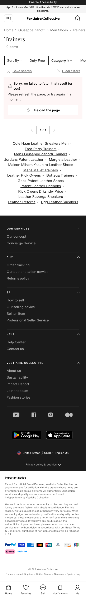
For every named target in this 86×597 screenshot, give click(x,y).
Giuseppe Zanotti (31, 30)
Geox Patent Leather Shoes (41, 180)
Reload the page (47, 110)
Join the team (17, 390)
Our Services (18, 229)
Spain (70, 574)
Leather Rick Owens (24, 175)
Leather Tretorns (21, 202)
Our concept (16, 236)
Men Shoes (59, 30)
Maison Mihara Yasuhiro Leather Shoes (40, 164)
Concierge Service (21, 243)
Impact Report (18, 383)
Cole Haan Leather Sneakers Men (41, 143)
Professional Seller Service (28, 320)
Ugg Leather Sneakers (59, 202)
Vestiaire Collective (25, 363)
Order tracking (18, 264)
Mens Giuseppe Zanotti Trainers (40, 154)
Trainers (79, 30)
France (9, 574)
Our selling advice (21, 306)
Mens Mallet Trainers (40, 170)
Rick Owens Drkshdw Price (40, 191)
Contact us (15, 348)
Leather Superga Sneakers (40, 196)
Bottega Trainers (60, 175)
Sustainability (17, 377)
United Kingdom (24, 574)
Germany (59, 574)
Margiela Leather (63, 159)
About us (14, 370)
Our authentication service (27, 271)
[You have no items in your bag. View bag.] (77, 18)
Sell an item (16, 313)
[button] (77, 18)
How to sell (15, 300)
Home (8, 30)
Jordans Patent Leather (23, 159)
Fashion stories (18, 397)
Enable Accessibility (43, 2)
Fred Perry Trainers (41, 149)
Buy (10, 257)
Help (11, 334)
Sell (10, 292)
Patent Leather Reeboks (40, 186)
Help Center (16, 342)
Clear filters (71, 70)
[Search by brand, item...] (8, 18)
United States (43, 574)
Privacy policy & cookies (41, 465)
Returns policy (18, 278)
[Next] (53, 130)
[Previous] (32, 130)
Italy (78, 574)
